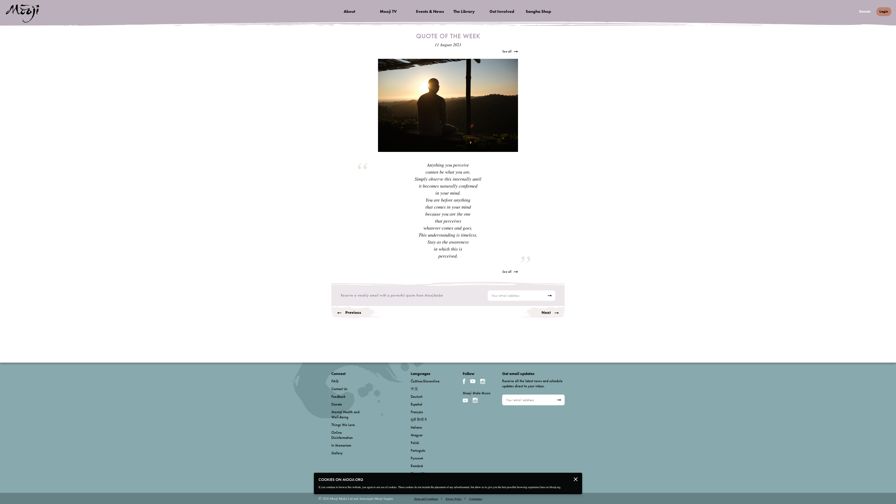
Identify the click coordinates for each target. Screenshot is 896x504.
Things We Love (343, 424)
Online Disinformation (342, 435)
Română (417, 465)
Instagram (482, 381)
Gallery (337, 453)
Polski (415, 442)
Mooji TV (388, 11)
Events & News (430, 11)
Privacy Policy (454, 498)
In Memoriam (341, 445)
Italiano (416, 427)
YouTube (472, 381)
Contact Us (339, 388)
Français (417, 412)
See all (506, 51)
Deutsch (417, 396)
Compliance (475, 498)
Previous (353, 312)
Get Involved (502, 11)
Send (549, 296)
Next (546, 312)
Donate (865, 12)
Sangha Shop (538, 11)
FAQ (335, 381)
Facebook (464, 381)
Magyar (417, 435)
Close (576, 479)
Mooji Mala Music (476, 393)
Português (418, 450)
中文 (414, 388)
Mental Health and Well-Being (345, 415)
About (349, 11)
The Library (464, 11)
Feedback (338, 396)
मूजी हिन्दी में (419, 419)
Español (416, 404)
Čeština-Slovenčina (425, 381)
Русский (417, 458)
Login (883, 11)
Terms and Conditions (426, 498)
